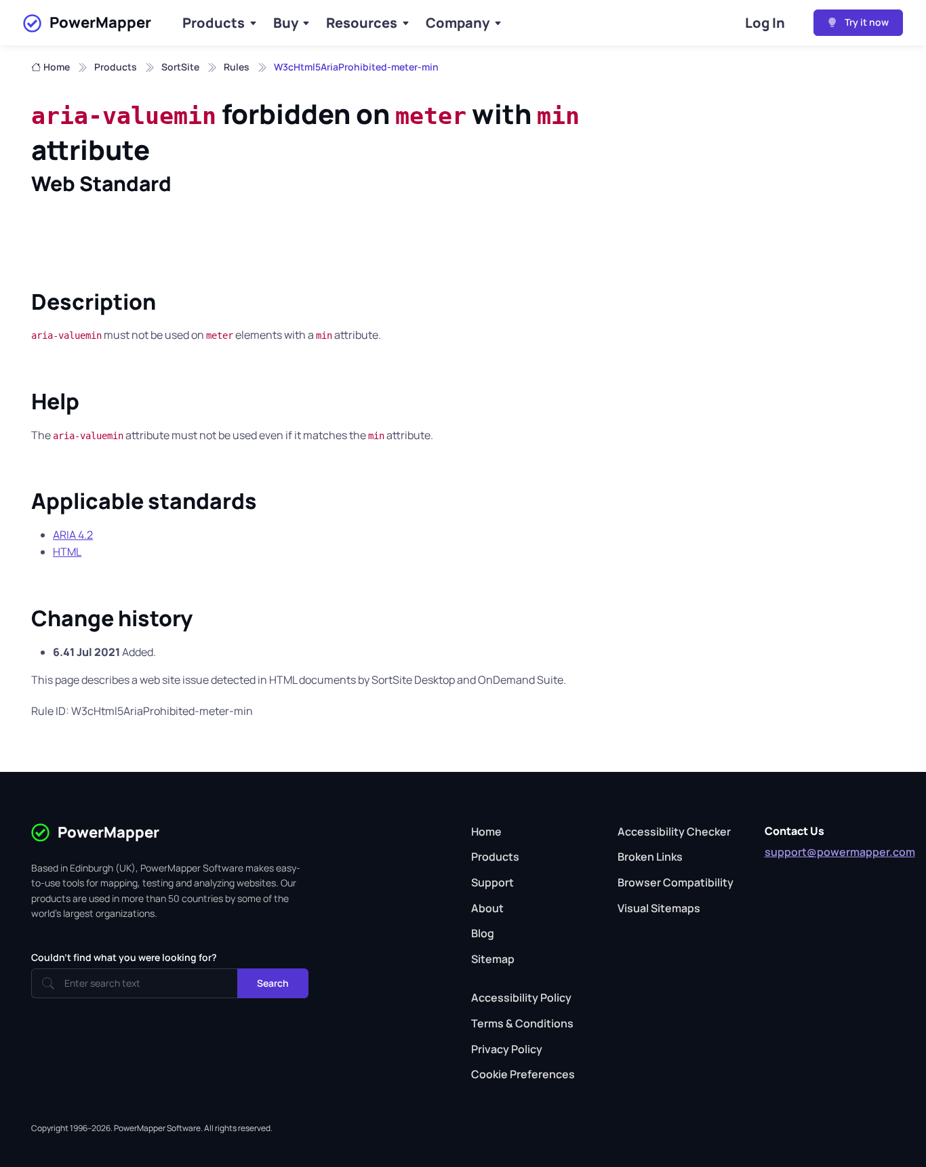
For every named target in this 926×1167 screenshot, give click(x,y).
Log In (765, 23)
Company (457, 23)
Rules (236, 66)
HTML (67, 551)
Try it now (866, 22)
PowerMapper (100, 22)
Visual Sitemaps (659, 908)
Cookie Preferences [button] (523, 1074)
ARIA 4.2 (73, 534)
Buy (285, 23)
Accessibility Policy (521, 997)
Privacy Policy (506, 1049)
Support (492, 882)
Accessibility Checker (674, 831)
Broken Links (650, 856)
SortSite (180, 66)
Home (56, 66)
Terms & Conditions (522, 1023)
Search (273, 983)
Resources (361, 23)
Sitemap (493, 958)
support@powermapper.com (840, 851)
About (487, 908)
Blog (482, 933)
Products (213, 23)
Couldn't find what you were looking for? (124, 957)
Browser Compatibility (675, 882)
